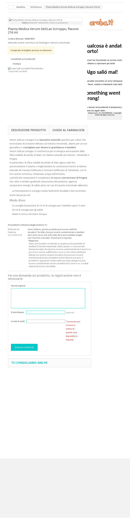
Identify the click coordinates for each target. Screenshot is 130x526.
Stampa (17, 63)
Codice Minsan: (16, 38)
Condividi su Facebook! (23, 59)
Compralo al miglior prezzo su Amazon (31, 50)
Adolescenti (44, 22)
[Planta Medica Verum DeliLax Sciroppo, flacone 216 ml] (35, 19)
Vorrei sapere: (18, 285)
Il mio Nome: (17, 312)
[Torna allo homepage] (11, 7)
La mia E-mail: (18, 321)
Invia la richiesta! (24, 347)
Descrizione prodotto (28, 130)
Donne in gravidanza (59, 22)
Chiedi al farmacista (68, 130)
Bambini (34, 22)
